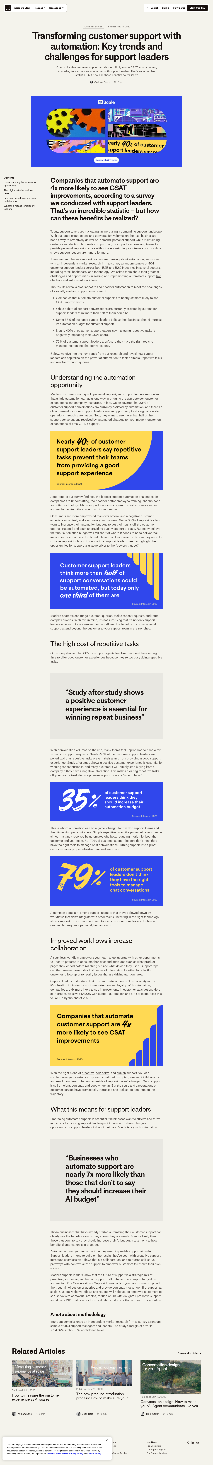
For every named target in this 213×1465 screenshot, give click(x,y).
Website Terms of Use (57, 1454)
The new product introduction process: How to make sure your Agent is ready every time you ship (103, 1396)
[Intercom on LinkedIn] (192, 1442)
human (121, 1073)
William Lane (24, 1413)
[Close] (106, 1440)
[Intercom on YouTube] (197, 1442)
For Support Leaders (157, 1453)
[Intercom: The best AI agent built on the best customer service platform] (8, 8)
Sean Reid (87, 1413)
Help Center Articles (117, 1453)
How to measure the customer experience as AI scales (36, 1397)
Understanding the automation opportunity (20, 184)
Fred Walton (152, 1413)
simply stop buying (132, 767)
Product (38, 7)
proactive (88, 1073)
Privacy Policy (76, 1454)
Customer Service (93, 26)
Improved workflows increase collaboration (20, 200)
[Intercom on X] (187, 1442)
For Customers (154, 1446)
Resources (55, 7)
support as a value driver (89, 545)
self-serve (102, 1073)
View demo (179, 7)
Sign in (165, 7)
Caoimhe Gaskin (102, 82)
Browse (188, 1353)
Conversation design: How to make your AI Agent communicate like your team (169, 1404)
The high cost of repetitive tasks (18, 192)
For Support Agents (156, 1449)
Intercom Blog (22, 7)
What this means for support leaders (19, 207)
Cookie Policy (94, 1454)
